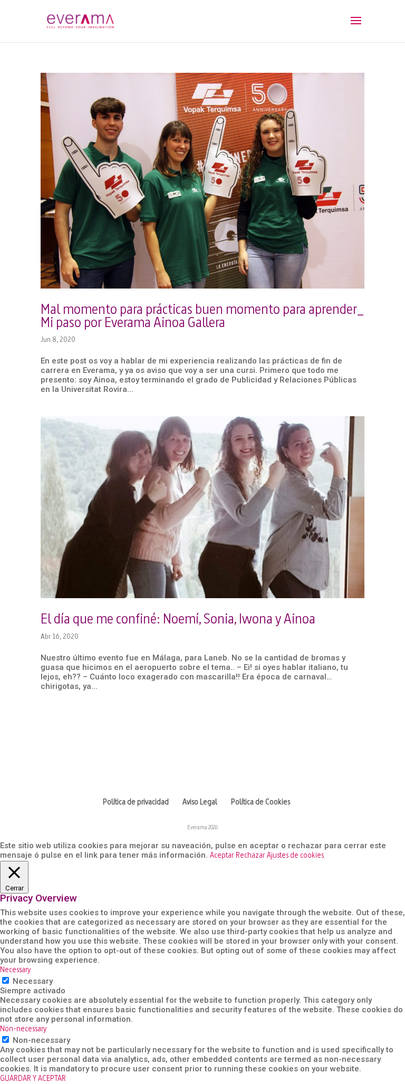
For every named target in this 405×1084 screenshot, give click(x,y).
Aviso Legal (199, 803)
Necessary (33, 981)
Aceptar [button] (222, 856)
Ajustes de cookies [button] (295, 856)
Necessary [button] (15, 970)
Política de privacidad (136, 803)
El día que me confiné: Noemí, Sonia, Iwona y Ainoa (178, 620)
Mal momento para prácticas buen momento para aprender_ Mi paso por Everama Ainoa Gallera (202, 316)
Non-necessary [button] (23, 1029)
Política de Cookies (260, 803)
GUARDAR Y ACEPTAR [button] (33, 1079)
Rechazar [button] (250, 856)
